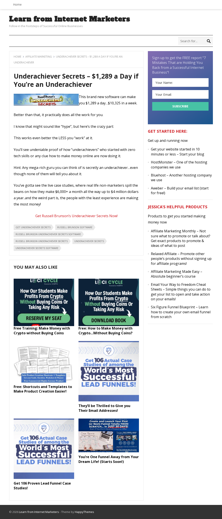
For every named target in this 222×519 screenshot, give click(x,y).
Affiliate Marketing (38, 56)
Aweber (157, 188)
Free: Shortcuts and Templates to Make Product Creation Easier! (43, 389)
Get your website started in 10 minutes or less (175, 151)
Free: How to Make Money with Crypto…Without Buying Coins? (105, 330)
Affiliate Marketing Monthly (173, 231)
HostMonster (162, 162)
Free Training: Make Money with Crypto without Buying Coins (42, 330)
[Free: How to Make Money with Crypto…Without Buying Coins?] (108, 324)
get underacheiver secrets (33, 227)
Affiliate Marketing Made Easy (175, 271)
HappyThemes (84, 512)
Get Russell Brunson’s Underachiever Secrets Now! (76, 215)
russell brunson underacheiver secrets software (48, 234)
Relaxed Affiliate (164, 253)
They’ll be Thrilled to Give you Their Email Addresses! (104, 408)
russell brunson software (74, 227)
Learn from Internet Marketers (69, 19)
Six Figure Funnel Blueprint (173, 307)
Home (17, 4)
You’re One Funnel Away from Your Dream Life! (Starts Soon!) (108, 459)
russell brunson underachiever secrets (42, 241)
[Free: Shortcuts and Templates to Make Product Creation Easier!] (44, 383)
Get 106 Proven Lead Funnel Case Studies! (42, 485)
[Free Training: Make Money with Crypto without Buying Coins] (44, 324)
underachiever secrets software (37, 248)
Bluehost (158, 175)
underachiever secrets (89, 241)
